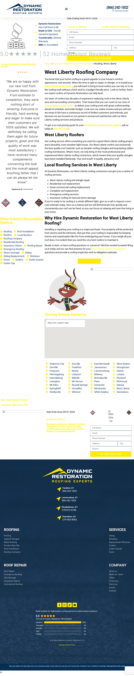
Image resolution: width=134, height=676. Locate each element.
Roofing (7, 535)
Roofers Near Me (11, 545)
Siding (112, 535)
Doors (111, 552)
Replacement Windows (119, 542)
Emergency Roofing (13, 574)
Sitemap (62, 645)
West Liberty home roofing (59, 86)
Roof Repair (9, 571)
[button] (66, 9)
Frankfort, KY (68, 488)
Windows (113, 539)
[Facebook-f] (59, 605)
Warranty (113, 584)
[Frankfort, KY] (59, 489)
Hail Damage (10, 577)
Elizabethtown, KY (69, 507)
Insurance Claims (12, 581)
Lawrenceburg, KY (70, 497)
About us (113, 571)
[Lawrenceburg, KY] (58, 499)
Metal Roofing (10, 542)
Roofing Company (12, 552)
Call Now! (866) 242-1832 (14, 405)
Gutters (112, 545)
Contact (112, 591)
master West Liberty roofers (59, 105)
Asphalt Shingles (11, 539)
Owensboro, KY (69, 516)
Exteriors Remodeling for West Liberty (72, 63)
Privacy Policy (70, 645)
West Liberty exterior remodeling (108, 248)
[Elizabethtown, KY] (58, 508)
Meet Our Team (116, 574)
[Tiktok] (69, 605)
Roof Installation (11, 549)
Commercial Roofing (13, 584)
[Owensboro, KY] (59, 518)
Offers (112, 577)
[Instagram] (64, 605)
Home (48, 63)
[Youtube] (74, 605)
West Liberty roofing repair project (102, 125)
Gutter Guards (115, 549)
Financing (113, 581)
